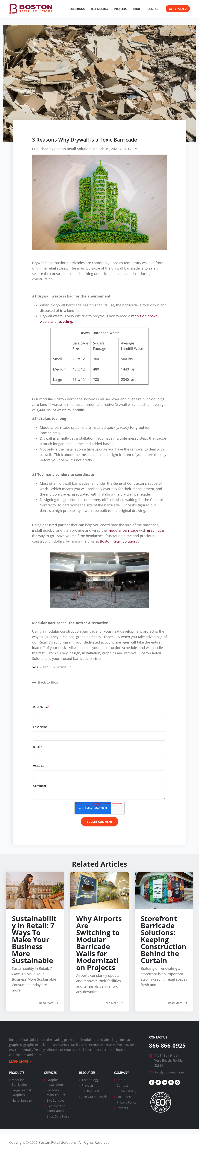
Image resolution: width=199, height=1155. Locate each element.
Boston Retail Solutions (73, 148)
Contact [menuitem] (154, 9)
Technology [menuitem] (99, 9)
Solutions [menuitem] (77, 9)
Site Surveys (55, 1100)
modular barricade (123, 530)
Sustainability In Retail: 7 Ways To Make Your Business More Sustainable (34, 939)
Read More (46, 1003)
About (121, 1080)
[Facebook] (151, 1082)
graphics (154, 530)
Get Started (178, 8)
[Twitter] (158, 1082)
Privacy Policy (126, 1102)
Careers (122, 1108)
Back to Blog (48, 682)
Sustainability (62, 667)
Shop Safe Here (58, 1116)
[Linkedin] (164, 1082)
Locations (124, 1097)
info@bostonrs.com (169, 1072)
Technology (90, 1080)
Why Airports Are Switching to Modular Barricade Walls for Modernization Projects (99, 943)
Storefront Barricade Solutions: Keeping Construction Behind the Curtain (163, 939)
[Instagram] (177, 1082)
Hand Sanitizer (22, 1100)
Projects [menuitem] (120, 9)
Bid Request (90, 1091)
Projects (88, 1085)
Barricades (45, 667)
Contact (122, 1085)
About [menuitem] (137, 9)
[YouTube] (171, 1082)
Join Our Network (94, 1097)
